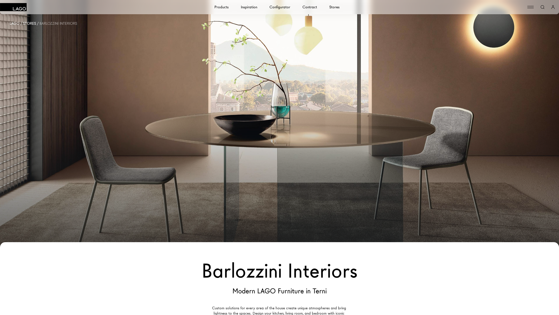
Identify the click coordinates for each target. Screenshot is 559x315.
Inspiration (249, 7)
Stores (334, 7)
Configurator (279, 7)
